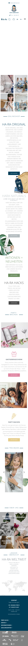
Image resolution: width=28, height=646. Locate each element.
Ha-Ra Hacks (14, 302)
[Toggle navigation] (25, 19)
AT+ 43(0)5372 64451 (14, 607)
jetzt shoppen (14, 173)
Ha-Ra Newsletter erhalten (14, 614)
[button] (4, 472)
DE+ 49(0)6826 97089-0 (14, 605)
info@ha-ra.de (14, 611)
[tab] (7, 620)
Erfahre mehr (14, 375)
